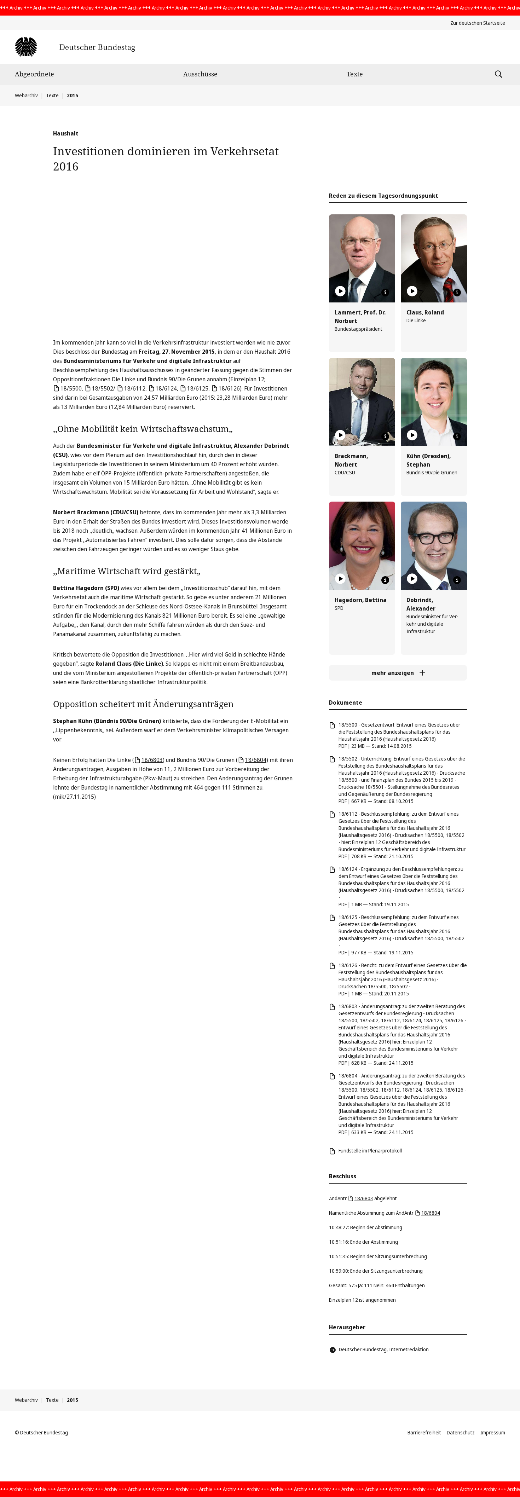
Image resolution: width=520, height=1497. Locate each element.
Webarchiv (26, 95)
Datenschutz (461, 1432)
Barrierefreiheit (424, 1432)
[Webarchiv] (75, 47)
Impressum (492, 1432)
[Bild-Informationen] (385, 292)
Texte (355, 74)
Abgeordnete (34, 74)
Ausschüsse (200, 74)
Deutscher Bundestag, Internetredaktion (384, 1349)
